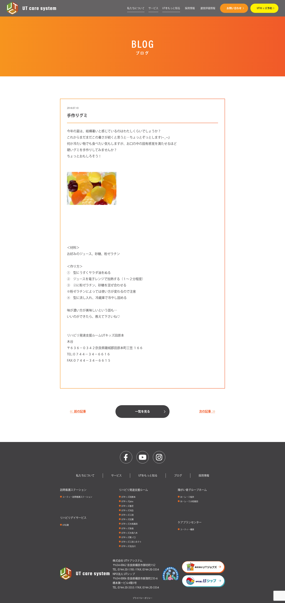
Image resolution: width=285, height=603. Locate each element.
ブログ (178, 475)
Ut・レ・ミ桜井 (187, 497)
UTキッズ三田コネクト (131, 542)
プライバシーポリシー (142, 598)
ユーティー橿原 (187, 529)
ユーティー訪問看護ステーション (77, 497)
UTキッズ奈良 (127, 528)
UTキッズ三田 (127, 515)
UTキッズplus (127, 501)
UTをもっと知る (171, 8)
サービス (153, 8)
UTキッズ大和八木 (129, 533)
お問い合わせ (234, 8)
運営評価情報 (207, 8)
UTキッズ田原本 (128, 497)
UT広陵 (66, 525)
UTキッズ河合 (127, 510)
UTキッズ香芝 (127, 506)
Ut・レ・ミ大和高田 (189, 501)
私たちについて (135, 8)
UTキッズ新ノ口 (128, 537)
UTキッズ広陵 (127, 519)
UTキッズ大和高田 (129, 524)
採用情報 (190, 8)
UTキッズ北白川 (128, 546)
